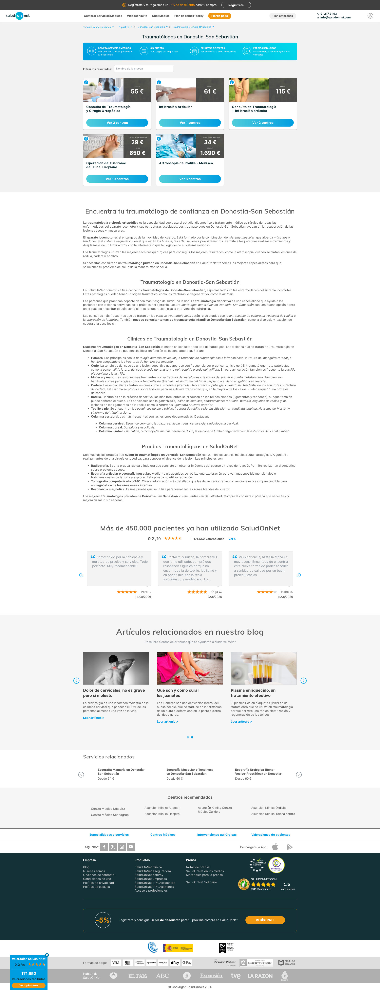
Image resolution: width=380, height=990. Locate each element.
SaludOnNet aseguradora (153, 871)
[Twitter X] (113, 847)
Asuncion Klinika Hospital (162, 814)
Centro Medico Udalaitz (108, 809)
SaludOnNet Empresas (151, 879)
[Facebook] (104, 847)
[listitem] (117, 104)
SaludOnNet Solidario (201, 882)
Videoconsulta (137, 15)
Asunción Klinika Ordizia (268, 808)
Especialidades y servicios (109, 834)
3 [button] (198, 610)
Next (303, 680)
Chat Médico (161, 15)
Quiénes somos (94, 871)
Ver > (232, 539)
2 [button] (192, 610)
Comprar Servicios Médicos (103, 15)
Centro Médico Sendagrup (110, 815)
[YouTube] (131, 847)
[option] (121, 775)
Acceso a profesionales (151, 891)
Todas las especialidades (97, 27)
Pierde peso (219, 15)
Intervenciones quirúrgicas (217, 834)
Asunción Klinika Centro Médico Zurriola (215, 810)
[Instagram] (122, 847)
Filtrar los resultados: (97, 69)
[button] (81, 575)
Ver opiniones (28, 985)
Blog (86, 867)
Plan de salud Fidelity (188, 15)
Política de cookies (96, 887)
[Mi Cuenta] (370, 16)
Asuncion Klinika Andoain (162, 808)
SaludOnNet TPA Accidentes (155, 883)
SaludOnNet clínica (148, 867)
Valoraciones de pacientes (270, 834)
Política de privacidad (98, 883)
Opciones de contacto (98, 875)
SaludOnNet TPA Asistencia (154, 887)
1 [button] (186, 610)
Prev (76, 680)
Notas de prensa (198, 867)
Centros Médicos (163, 834)
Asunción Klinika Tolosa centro (273, 814)
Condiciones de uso (97, 879)
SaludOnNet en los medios (205, 871)
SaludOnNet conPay (149, 875)
